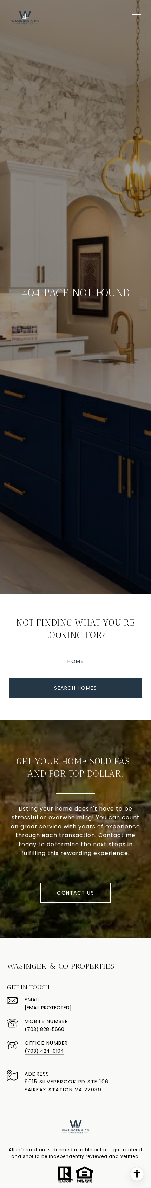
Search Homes (75, 688)
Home (75, 661)
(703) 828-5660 (44, 1029)
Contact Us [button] (75, 892)
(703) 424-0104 (44, 1051)
